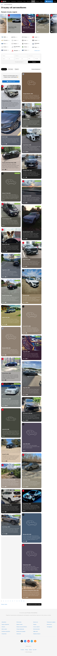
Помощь (26, 649)
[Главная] (3, 1)
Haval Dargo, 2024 (6, 526)
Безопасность (49, 624)
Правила (30, 649)
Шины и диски (4, 629)
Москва (8, 1)
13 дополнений (37, 181)
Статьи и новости (36, 626)
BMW (6, 37)
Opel (26, 40)
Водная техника (19, 624)
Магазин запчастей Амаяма (22, 626)
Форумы (34, 624)
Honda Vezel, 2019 (27, 564)
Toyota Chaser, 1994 (6, 398)
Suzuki (36, 37)
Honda (6, 47)
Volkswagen (36, 44)
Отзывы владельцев (20, 629)
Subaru (26, 50)
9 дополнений (17, 147)
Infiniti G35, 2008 (5, 429)
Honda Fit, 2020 (5, 454)
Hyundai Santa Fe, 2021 (28, 231)
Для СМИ (34, 649)
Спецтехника (4, 633)
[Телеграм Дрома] (32, 641)
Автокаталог (19, 633)
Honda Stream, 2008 (6, 373)
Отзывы (33, 1)
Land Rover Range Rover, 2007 (8, 479)
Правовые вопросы (36, 633)
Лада (36, 47)
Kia (16, 37)
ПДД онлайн (35, 631)
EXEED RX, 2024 (40, 27)
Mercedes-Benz (16, 47)
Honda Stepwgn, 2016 (6, 218)
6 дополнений (17, 280)
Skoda (26, 47)
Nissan (26, 37)
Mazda (16, 43)
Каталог (37, 1)
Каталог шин (35, 622)
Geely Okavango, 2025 (7, 505)
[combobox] (8, 56)
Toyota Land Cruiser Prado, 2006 (9, 162)
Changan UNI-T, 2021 (27, 170)
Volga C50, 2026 (26, 387)
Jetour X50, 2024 (26, 443)
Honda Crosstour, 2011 (7, 295)
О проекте (22, 649)
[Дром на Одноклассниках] (35, 641)
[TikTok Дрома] (22, 641)
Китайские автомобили (6, 631)
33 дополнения (17, 464)
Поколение (31, 55)
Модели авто (28, 646)
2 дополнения (17, 515)
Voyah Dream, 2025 (27, 144)
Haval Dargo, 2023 (12, 27)
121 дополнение (17, 383)
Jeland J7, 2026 (26, 119)
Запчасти (28, 1)
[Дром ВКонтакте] (25, 641)
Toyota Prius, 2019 (27, 503)
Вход (55, 1)
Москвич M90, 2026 (6, 348)
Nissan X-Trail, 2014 (6, 193)
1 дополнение (17, 173)
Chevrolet (6, 40)
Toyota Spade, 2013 (27, 195)
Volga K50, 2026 (26, 27)
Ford (6, 43)
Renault (26, 43)
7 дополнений (17, 358)
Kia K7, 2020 (4, 137)
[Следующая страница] (23, 601)
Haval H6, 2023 (26, 295)
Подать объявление (5, 624)
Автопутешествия (36, 629)
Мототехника (19, 622)
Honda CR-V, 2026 (27, 326)
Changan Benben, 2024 (28, 93)
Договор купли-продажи (21, 631)
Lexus (16, 40)
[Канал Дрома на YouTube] (28, 641)
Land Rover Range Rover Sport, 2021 (31, 590)
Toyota (36, 40)
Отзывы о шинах (4, 604)
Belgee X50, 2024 (5, 244)
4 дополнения (17, 203)
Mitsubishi (16, 50)
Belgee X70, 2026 (26, 259)
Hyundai (6, 50)
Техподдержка (49, 626)
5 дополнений (38, 242)
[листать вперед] (54, 23)
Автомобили (13, 1)
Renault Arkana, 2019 (6, 101)
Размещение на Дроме (51, 622)
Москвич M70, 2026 (27, 534)
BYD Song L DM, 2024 (27, 413)
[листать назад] (3, 23)
